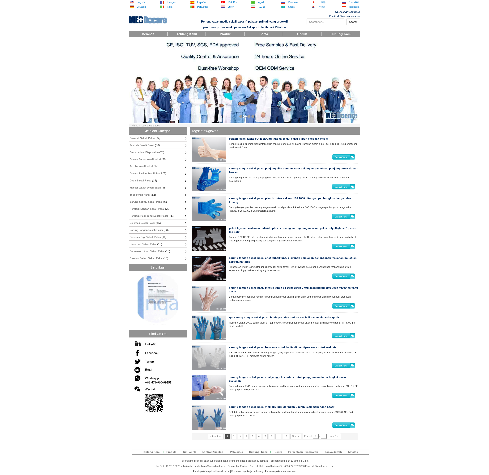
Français (171, 2)
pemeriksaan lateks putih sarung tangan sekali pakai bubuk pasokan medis (278, 138)
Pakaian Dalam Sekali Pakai (146, 258)
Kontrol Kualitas (212, 451)
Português (202, 7)
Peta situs (236, 451)
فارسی (261, 7)
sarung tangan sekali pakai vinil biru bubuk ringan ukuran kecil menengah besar (281, 406)
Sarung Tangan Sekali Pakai (146, 230)
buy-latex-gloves (151, 125)
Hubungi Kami (340, 34)
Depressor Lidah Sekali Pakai (147, 251)
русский (293, 2)
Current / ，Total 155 (321, 436)
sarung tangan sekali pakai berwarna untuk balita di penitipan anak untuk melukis (282, 347)
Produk (225, 34)
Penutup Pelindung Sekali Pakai (149, 215)
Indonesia (354, 7)
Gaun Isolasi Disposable (144, 152)
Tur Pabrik (189, 451)
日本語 (322, 2)
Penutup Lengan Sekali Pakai (147, 208)
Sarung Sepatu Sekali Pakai (146, 201)
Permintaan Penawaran (303, 451)
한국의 (322, 7)
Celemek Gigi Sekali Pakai (145, 237)
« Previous (216, 436)
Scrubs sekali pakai (141, 166)
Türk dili (232, 2)
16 (285, 436)
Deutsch (141, 7)
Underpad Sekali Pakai (143, 244)
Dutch (230, 7)
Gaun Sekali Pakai (140, 180)
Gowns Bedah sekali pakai (145, 159)
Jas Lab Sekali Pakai (142, 145)
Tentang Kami (187, 34)
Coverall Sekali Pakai (142, 138)
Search (353, 21)
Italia (169, 7)
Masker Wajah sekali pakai (145, 187)
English (141, 2)
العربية (261, 2)
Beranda (148, 34)
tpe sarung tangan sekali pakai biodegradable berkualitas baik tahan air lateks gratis (284, 317)
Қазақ (291, 7)
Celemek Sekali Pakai (142, 223)
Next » (295, 436)
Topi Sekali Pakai (140, 194)
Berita (263, 34)
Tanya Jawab (333, 451)
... (278, 436)
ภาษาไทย (354, 2)
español (201, 2)
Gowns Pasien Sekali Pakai (146, 173)
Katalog (353, 451)
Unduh (302, 34)
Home (135, 125)
